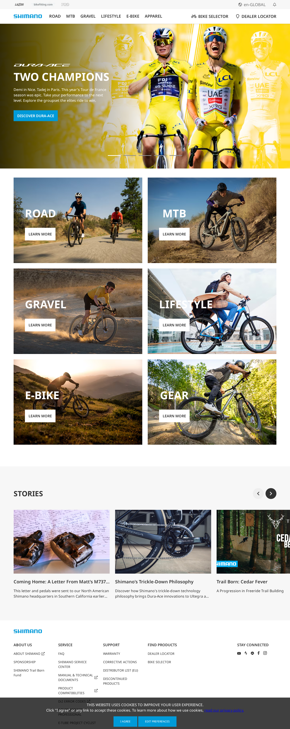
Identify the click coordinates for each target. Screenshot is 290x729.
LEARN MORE (40, 234)
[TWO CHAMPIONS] (114, 155)
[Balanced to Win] (129, 155)
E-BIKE (132, 16)
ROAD (55, 16)
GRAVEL (88, 16)
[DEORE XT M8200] (145, 155)
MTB (70, 16)
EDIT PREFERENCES (157, 721)
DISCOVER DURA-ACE (35, 115)
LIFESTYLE (111, 16)
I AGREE (125, 721)
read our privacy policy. (224, 710)
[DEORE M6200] (160, 155)
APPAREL (153, 16)
